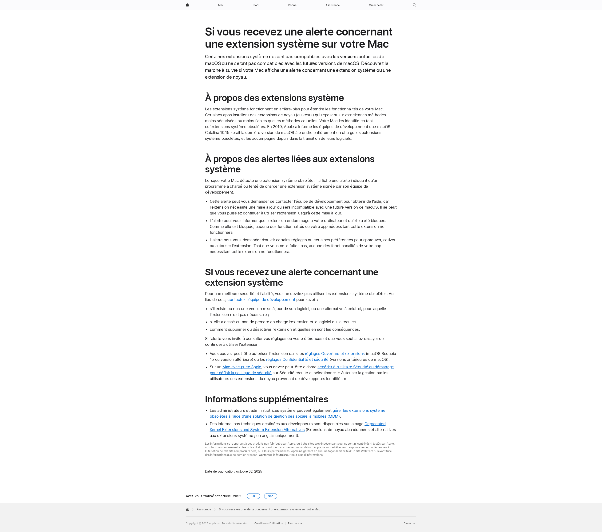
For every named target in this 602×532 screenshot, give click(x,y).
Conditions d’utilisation (268, 523)
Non (270, 496)
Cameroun (410, 523)
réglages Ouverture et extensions (335, 353)
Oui (253, 496)
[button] (414, 5)
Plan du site (295, 523)
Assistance (204, 509)
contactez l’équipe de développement (261, 299)
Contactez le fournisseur (275, 455)
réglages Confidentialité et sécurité (297, 359)
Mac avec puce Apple (241, 367)
